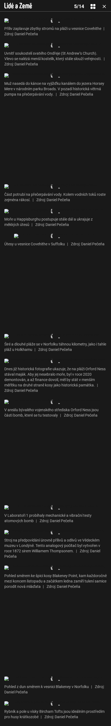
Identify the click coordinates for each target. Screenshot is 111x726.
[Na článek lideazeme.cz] (18, 5)
